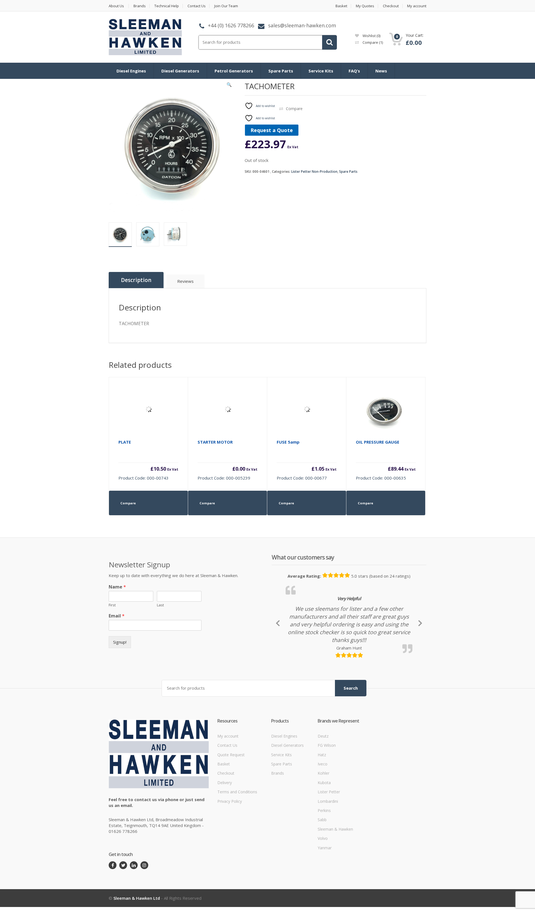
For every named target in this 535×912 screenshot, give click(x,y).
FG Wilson (327, 783)
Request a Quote (272, 130)
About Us (116, 6)
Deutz (323, 774)
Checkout (391, 6)
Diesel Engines (131, 71)
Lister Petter (329, 830)
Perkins (324, 848)
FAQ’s (354, 71)
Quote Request (231, 793)
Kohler (323, 811)
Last (160, 605)
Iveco (322, 802)
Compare (372, 42)
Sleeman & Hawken (335, 867)
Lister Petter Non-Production (314, 171)
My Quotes (365, 6)
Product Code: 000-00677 (307, 460)
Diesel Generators (180, 71)
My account (416, 6)
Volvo (323, 876)
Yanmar (325, 886)
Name (117, 587)
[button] (229, 86)
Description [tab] (136, 280)
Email (117, 616)
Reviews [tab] (185, 281)
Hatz (322, 793)
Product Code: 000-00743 (148, 460)
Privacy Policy (229, 839)
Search (351, 726)
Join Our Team (226, 6)
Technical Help (166, 6)
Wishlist (371, 35)
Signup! (120, 642)
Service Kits (320, 71)
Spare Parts (280, 71)
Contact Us (197, 6)
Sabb (322, 858)
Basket (341, 6)
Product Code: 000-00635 (386, 460)
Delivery (224, 820)
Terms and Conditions (237, 830)
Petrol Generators (234, 71)
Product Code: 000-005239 (227, 460)
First (112, 605)
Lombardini (328, 839)
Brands (139, 6)
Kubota (324, 820)
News (381, 71)
